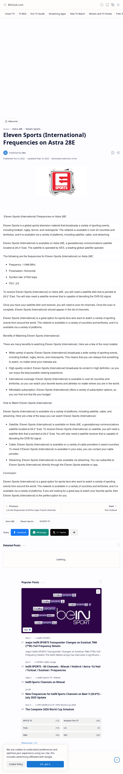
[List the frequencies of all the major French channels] (32, 508)
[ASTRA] (40, 662)
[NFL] (82, 735)
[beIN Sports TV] (45, 677)
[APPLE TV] (41, 721)
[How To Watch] (77, 14)
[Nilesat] (57, 677)
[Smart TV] (10, 14)
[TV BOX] (23, 14)
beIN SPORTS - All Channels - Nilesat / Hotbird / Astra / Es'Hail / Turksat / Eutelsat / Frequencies (63, 668)
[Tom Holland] (91, 508)
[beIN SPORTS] (43, 637)
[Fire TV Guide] (38, 14)
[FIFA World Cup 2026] (66, 704)
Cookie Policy (16, 764)
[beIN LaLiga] (50, 662)
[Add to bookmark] (98, 591)
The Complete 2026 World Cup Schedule (49, 709)
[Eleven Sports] (27, 521)
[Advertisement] (61, 43)
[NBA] (41, 735)
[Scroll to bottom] (117, 760)
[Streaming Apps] (57, 14)
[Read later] (112, 152)
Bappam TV (114, 767)
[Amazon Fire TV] (82, 721)
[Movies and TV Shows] (100, 14)
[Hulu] (41, 728)
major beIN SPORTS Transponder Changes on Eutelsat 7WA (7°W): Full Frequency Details (61, 644)
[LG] (82, 728)
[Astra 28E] (10, 521)
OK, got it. (45, 764)
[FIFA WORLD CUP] (46, 704)
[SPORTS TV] (44, 521)
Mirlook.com (15, 5)
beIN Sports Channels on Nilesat (45, 682)
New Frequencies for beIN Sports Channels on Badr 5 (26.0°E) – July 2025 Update (63, 695)
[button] (4, 4)
